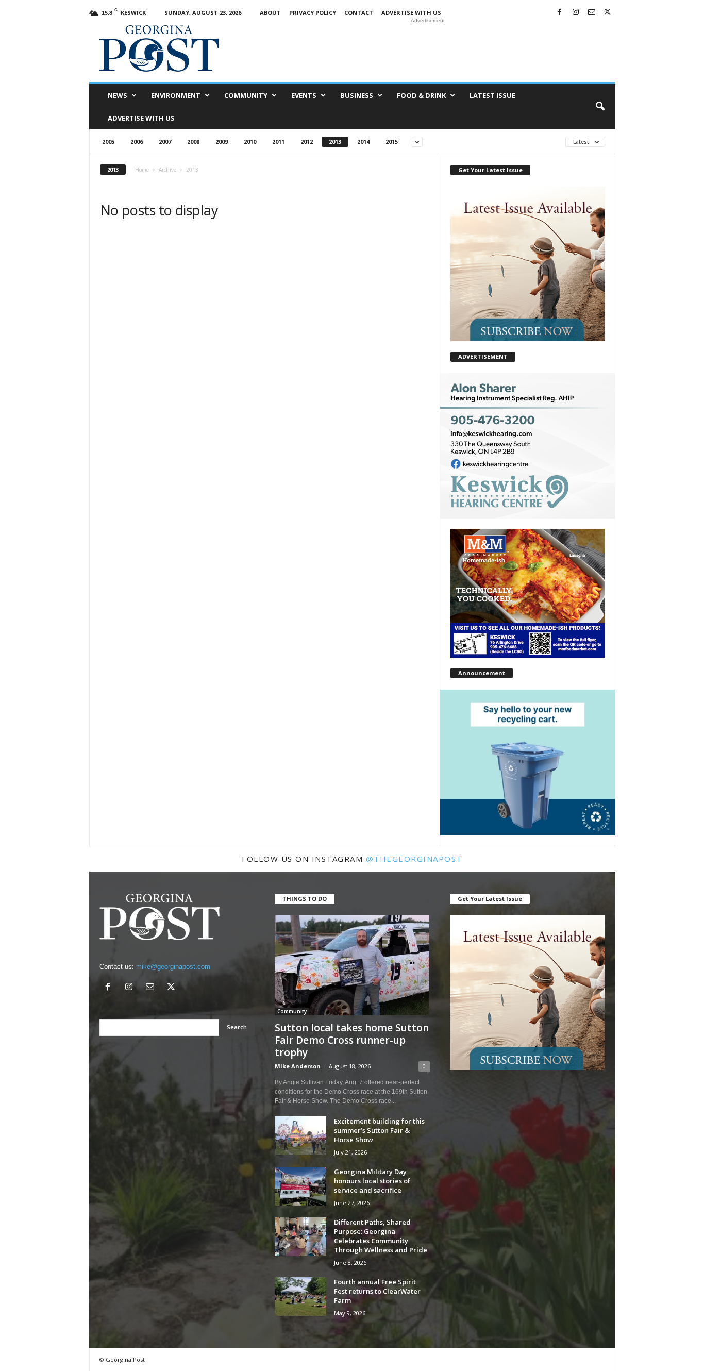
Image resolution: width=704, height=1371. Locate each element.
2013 (335, 141)
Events (303, 95)
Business (356, 95)
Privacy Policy (312, 12)
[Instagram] (575, 12)
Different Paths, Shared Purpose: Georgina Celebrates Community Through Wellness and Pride (380, 1236)
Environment (175, 95)
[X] (607, 12)
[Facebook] (560, 12)
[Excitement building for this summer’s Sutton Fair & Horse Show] (300, 1135)
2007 (165, 141)
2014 (363, 141)
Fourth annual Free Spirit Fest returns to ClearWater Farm (377, 1291)
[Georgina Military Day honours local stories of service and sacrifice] (300, 1186)
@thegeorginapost (414, 859)
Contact (358, 12)
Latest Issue (492, 95)
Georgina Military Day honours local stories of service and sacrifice (372, 1181)
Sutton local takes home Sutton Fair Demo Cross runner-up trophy (352, 1040)
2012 (306, 141)
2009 (221, 141)
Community (245, 95)
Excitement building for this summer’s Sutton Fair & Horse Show (379, 1130)
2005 (108, 141)
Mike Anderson (298, 1066)
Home (142, 169)
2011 (278, 141)
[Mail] (591, 12)
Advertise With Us (411, 12)
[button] (600, 106)
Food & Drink (421, 95)
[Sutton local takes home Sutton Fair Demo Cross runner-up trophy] (352, 965)
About (270, 12)
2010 (250, 141)
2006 (136, 141)
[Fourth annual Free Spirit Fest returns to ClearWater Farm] (300, 1296)
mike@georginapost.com (173, 967)
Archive (167, 169)
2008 (193, 141)
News (117, 95)
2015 (391, 141)
